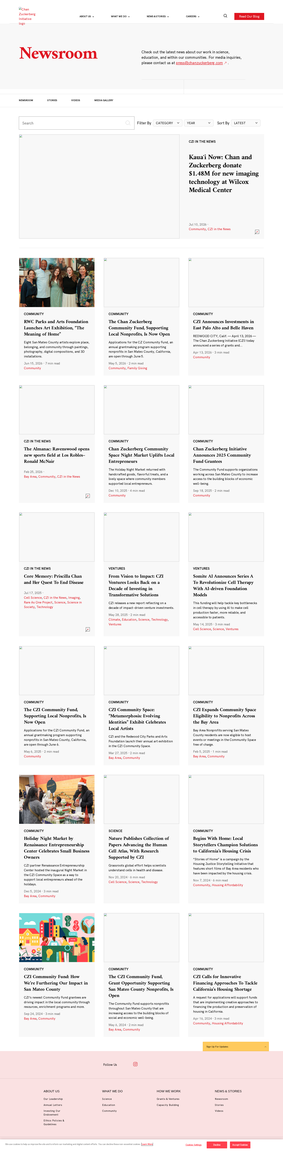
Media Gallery (103, 100)
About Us (86, 16)
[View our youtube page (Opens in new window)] (176, 1064)
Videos (75, 100)
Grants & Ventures (168, 1098)
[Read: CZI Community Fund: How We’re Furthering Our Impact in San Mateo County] (56, 975)
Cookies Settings (194, 1144)
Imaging (74, 598)
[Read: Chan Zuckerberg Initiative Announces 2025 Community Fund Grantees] (226, 443)
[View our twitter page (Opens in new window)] (166, 1064)
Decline (217, 1144)
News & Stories (156, 16)
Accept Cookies (240, 1144)
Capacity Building (168, 1105)
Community (197, 229)
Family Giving (137, 368)
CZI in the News (219, 229)
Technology (45, 607)
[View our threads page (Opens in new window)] (145, 1064)
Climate (114, 619)
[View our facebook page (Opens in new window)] (125, 1064)
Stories (52, 100)
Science (59, 602)
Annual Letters (53, 1105)
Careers (191, 16)
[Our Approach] (28, 16)
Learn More (147, 1144)
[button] (167, 123)
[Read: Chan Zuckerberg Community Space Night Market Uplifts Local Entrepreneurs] (141, 443)
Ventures (115, 624)
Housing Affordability (227, 885)
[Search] (225, 16)
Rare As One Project (38, 602)
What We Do (119, 16)
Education (129, 619)
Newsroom (26, 100)
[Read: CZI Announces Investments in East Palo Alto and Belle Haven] (226, 316)
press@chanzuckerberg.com (199, 62)
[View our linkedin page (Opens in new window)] (155, 1064)
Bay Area (30, 476)
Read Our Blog (249, 16)
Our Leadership (53, 1098)
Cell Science (33, 598)
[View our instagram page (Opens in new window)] (135, 1064)
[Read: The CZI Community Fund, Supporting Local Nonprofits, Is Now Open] (56, 705)
